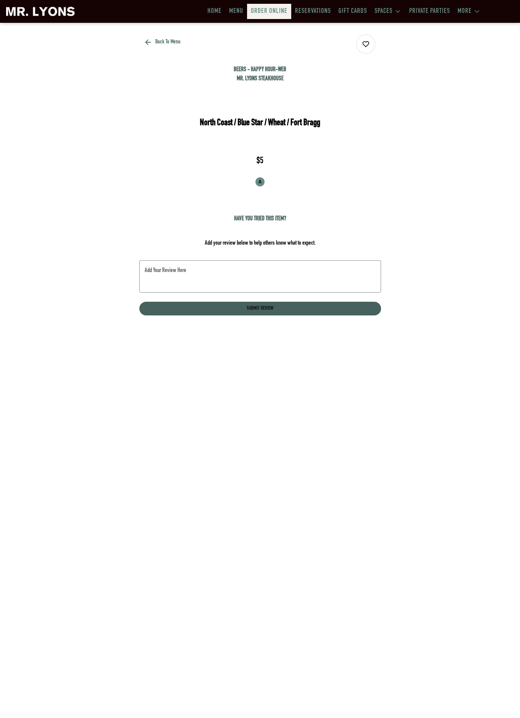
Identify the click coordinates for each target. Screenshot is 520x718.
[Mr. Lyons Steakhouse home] (40, 11)
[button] (388, 11)
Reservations (313, 11)
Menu (236, 11)
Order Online (269, 11)
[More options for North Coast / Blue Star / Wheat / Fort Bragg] (366, 44)
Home (214, 11)
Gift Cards (352, 11)
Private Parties (429, 11)
